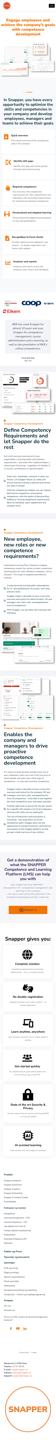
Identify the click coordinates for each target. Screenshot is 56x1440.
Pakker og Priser (13, 1251)
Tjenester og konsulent (16, 1257)
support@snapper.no (22, 1375)
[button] (4, 341)
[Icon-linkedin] (25, 1328)
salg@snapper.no (19, 1369)
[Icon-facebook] (11, 1328)
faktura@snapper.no (21, 1372)
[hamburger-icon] (52, 6)
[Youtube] (18, 1328)
